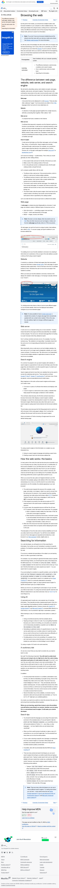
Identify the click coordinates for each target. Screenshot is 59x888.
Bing (27, 376)
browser (47, 101)
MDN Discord (23, 867)
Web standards (32, 537)
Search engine (26, 360)
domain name (40, 264)
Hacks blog (43, 872)
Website (24, 259)
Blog (2, 862)
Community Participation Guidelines (21, 880)
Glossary (42, 870)
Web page (25, 202)
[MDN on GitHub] (2, 852)
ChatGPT (51, 606)
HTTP (50, 495)
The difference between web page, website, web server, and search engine (8, 20)
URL (29, 229)
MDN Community (24, 859)
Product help (4, 872)
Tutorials (42, 867)
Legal (40, 878)
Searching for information (8, 28)
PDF (25, 221)
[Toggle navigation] (57, 8)
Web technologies (44, 859)
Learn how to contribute (28, 818)
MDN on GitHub (24, 870)
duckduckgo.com (26, 152)
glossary (39, 48)
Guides (41, 865)
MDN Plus (3, 870)
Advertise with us (5, 867)
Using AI (24, 597)
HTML (55, 103)
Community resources (26, 862)
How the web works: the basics (8, 25)
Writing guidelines (24, 865)
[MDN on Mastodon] (10, 852)
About (2, 859)
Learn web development (46, 862)
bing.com (50, 150)
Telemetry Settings (31, 878)
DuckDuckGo (40, 376)
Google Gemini (24, 608)
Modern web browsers (32, 40)
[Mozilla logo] (5, 878)
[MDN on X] (7, 852)
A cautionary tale (27, 648)
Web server (25, 326)
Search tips (52, 591)
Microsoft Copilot (37, 608)
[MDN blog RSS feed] (12, 852)
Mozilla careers (5, 865)
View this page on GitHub (28, 826)
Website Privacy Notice (18, 878)
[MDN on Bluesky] (4, 852)
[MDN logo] (4, 845)
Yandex (33, 376)
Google (23, 376)
